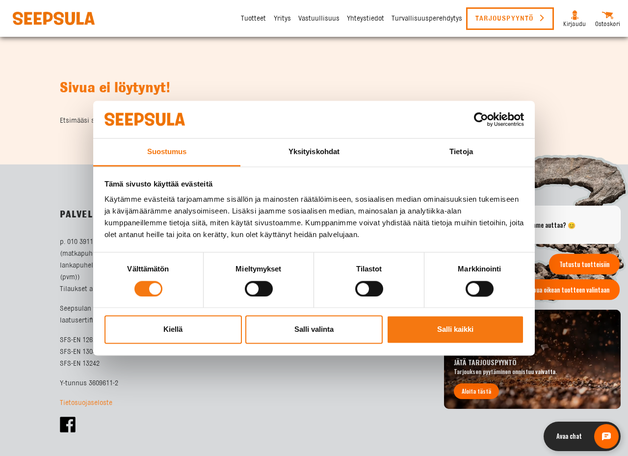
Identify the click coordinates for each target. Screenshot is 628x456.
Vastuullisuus (319, 19)
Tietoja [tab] (461, 152)
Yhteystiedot (365, 19)
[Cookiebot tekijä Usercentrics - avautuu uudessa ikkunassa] (481, 119)
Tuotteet (253, 19)
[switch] (259, 288)
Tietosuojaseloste (86, 403)
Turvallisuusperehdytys (427, 19)
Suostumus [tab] (167, 152)
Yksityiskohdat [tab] (314, 152)
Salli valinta (314, 329)
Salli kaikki (455, 329)
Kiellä (173, 329)
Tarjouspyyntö (505, 19)
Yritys (282, 19)
